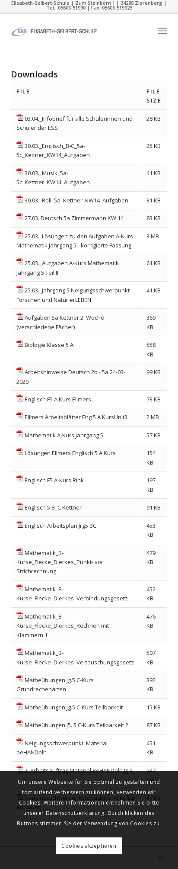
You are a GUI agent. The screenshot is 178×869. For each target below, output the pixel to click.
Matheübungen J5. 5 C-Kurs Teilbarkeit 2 (76, 725)
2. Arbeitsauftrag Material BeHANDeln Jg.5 (79, 770)
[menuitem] (162, 30)
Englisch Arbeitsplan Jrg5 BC (60, 525)
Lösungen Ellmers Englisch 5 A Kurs (70, 453)
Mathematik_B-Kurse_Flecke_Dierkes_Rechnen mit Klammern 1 (62, 625)
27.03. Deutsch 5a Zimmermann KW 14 (74, 218)
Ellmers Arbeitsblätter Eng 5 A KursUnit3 (76, 417)
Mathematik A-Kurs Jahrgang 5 (64, 435)
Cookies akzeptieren (88, 846)
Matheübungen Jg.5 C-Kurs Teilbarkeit (74, 707)
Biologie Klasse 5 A (49, 345)
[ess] (73, 30)
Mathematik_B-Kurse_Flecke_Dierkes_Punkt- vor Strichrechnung (59, 562)
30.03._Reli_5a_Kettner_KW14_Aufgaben (76, 200)
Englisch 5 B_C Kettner (53, 507)
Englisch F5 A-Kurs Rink (54, 480)
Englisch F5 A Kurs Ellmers (58, 399)
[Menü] (162, 30)
